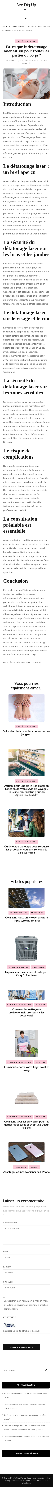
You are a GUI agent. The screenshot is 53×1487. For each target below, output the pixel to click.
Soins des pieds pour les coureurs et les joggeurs (26, 733)
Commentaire (10, 1222)
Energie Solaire (18, 913)
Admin (11, 60)
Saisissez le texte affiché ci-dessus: (21, 1330)
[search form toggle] (26, 18)
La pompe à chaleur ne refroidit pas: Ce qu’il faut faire (26, 974)
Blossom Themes (30, 1480)
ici (40, 662)
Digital (35, 1167)
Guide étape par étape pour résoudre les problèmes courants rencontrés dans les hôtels (26, 849)
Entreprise (37, 913)
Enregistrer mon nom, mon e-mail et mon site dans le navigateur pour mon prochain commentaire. (26, 1304)
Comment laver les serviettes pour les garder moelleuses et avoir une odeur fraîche (26, 1124)
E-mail (7, 1266)
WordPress (26, 1483)
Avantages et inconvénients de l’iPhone (26, 1172)
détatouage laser (15, 113)
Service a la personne (19, 1005)
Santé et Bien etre (26, 41)
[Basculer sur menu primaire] (25, 10)
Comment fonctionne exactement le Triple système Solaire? (26, 919)
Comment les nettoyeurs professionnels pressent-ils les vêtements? (26, 1012)
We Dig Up (26, 4)
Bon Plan (41, 1005)
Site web (8, 1281)
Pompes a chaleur (18, 967)
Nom (6, 1251)
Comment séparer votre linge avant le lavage (26, 1068)
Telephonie (20, 1167)
